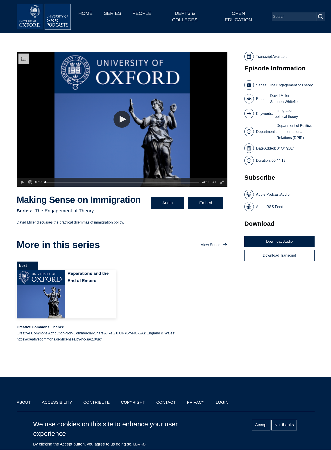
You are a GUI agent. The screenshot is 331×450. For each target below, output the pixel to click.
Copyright (133, 402)
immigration (284, 110)
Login (222, 402)
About (24, 402)
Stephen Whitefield (285, 102)
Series (112, 13)
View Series (210, 245)
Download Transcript (279, 255)
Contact (166, 402)
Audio (167, 203)
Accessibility (57, 402)
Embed (205, 203)
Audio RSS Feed (269, 207)
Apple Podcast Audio (273, 194)
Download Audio (279, 241)
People (141, 13)
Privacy (195, 402)
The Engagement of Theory (64, 210)
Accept (261, 425)
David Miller (279, 96)
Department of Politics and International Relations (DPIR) (294, 132)
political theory (286, 117)
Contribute (96, 402)
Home (85, 13)
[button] (121, 119)
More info (139, 444)
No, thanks (284, 425)
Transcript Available (272, 56)
